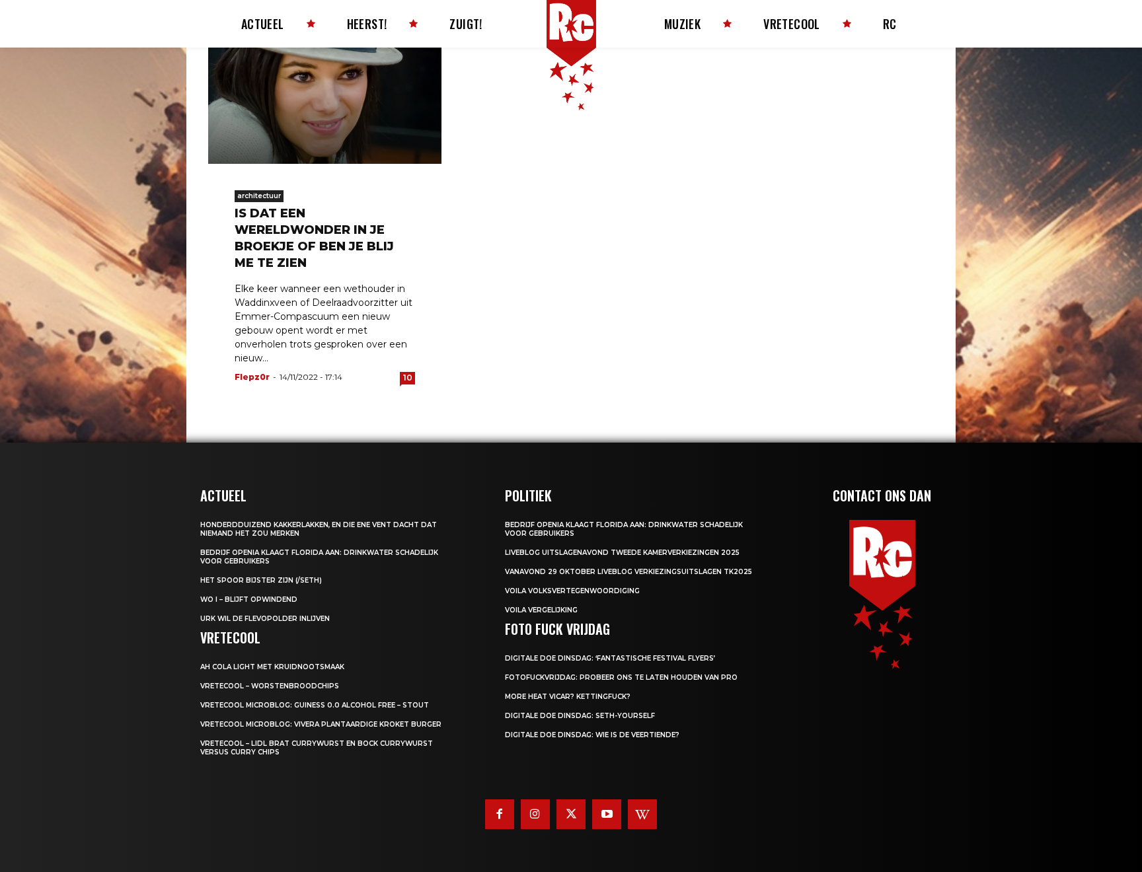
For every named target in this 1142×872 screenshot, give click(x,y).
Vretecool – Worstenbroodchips (269, 686)
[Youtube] (606, 813)
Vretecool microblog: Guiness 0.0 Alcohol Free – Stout (314, 705)
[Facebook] (499, 813)
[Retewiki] (642, 813)
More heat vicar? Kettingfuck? (567, 696)
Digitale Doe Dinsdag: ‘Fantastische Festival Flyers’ (610, 658)
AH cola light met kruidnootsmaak (272, 667)
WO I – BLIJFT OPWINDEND (248, 599)
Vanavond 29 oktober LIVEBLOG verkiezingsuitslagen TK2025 (628, 571)
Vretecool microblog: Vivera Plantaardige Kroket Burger (320, 724)
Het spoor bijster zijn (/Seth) (261, 580)
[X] (571, 813)
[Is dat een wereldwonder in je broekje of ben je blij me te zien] (324, 106)
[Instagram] (535, 813)
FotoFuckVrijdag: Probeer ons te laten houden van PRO (621, 677)
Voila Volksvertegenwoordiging (572, 591)
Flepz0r (252, 377)
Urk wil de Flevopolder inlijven (265, 618)
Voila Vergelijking (541, 610)
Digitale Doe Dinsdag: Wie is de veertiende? (592, 735)
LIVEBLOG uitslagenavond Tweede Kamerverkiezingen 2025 (622, 552)
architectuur (259, 196)
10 (407, 377)
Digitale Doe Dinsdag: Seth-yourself (580, 715)
